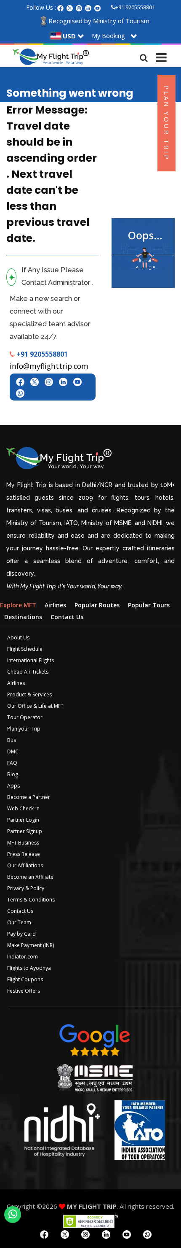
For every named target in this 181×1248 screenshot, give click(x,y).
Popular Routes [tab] (97, 605)
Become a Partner (28, 797)
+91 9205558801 (135, 7)
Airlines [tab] (55, 605)
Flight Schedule (25, 648)
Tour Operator (25, 717)
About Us (18, 637)
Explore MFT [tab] (18, 605)
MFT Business (23, 842)
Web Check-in (23, 808)
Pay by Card (21, 933)
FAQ (12, 762)
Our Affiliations (25, 865)
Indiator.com (22, 956)
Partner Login (23, 819)
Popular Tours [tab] (149, 605)
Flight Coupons (25, 979)
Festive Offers (23, 990)
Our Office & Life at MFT (35, 705)
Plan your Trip (23, 728)
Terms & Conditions (31, 899)
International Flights (30, 660)
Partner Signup (24, 831)
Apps (13, 785)
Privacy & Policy (25, 888)
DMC (13, 751)
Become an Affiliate (30, 876)
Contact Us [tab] (67, 617)
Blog (12, 774)
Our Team (19, 922)
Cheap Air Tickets (27, 671)
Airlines (16, 683)
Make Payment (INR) (30, 945)
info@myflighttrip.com (49, 366)
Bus (11, 740)
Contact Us (20, 911)
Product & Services (29, 694)
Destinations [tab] (23, 617)
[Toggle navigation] (161, 56)
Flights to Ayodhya (29, 968)
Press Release (23, 854)
